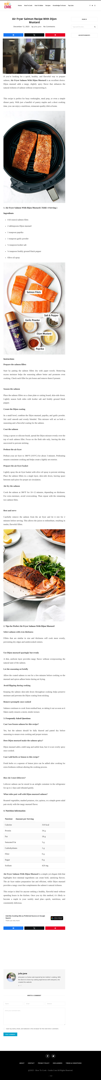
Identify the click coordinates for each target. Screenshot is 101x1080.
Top (51, 1076)
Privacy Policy (43, 1063)
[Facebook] (47, 1056)
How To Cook (28, 5)
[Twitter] (53, 1056)
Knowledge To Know (59, 5)
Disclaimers (57, 1063)
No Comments (49, 26)
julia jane (37, 26)
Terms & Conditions (74, 1063)
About (21, 1063)
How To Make (39, 5)
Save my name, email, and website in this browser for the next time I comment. (32, 1029)
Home (20, 5)
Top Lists (70, 5)
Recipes (47, 5)
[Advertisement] (84, 53)
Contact (31, 1063)
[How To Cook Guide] (7, 5)
